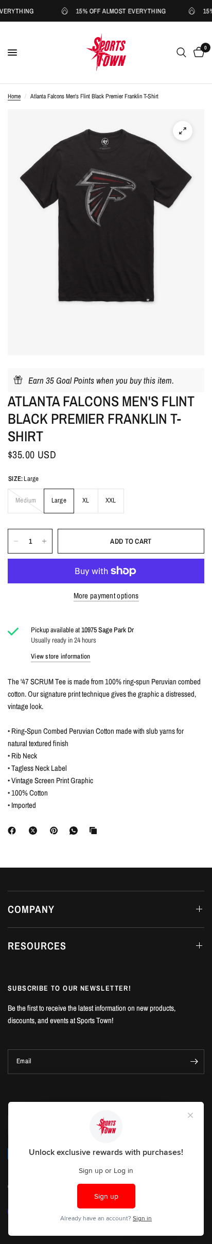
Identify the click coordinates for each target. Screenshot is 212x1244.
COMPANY (31, 909)
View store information (61, 656)
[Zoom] (182, 131)
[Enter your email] (194, 1061)
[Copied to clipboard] (95, 830)
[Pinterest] (56, 830)
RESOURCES (37, 946)
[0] (197, 52)
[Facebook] (14, 830)
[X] (35, 830)
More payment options (106, 595)
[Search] (181, 52)
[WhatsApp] (75, 830)
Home (14, 96)
